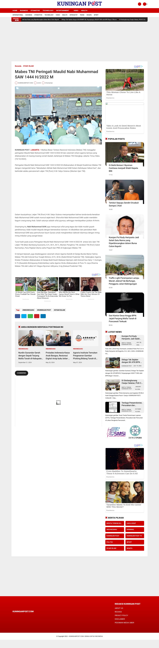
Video (76, 10)
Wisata (89, 15)
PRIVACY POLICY (121, 615)
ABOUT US (119, 608)
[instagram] (18, 4)
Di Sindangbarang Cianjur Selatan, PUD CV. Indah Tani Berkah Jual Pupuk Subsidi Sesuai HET (131, 19)
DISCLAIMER (120, 619)
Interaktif (74, 15)
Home (15, 10)
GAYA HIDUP (131, 523)
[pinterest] (36, 316)
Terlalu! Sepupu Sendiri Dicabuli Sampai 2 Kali (124, 204)
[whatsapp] (30, 316)
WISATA (129, 548)
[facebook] (12, 4)
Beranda (18, 66)
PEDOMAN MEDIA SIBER (124, 623)
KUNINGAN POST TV (134, 536)
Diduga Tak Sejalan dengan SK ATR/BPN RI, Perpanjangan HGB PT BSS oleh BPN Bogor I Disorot (74, 19)
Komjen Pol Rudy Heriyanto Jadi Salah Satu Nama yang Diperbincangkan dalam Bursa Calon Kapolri (124, 241)
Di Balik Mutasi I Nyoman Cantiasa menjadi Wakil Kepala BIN (123, 168)
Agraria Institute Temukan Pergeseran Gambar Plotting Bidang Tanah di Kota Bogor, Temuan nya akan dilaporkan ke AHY (85, 355)
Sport (96, 15)
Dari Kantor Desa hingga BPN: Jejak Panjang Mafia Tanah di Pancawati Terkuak (123, 318)
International (18, 15)
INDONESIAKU (28, 310)
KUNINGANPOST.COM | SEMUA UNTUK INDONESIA (86, 636)
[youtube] (21, 4)
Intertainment (62, 10)
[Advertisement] (79, 41)
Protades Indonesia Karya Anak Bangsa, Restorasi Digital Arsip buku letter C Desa (58, 355)
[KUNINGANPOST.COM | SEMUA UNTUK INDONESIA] (79, 7)
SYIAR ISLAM (28, 66)
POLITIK (110, 542)
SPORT (129, 542)
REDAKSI (118, 612)
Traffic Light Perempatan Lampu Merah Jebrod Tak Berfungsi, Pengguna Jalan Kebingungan (124, 281)
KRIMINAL (130, 529)
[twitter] (15, 4)
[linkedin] (43, 316)
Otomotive (35, 10)
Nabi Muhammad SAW (36, 227)
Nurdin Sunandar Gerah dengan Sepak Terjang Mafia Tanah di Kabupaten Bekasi (30, 355)
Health (84, 10)
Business (24, 10)
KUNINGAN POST (44, 310)
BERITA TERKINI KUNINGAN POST (127, 343)
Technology (48, 10)
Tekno (82, 15)
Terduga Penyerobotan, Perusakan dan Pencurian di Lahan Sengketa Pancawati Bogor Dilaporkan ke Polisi (132, 404)
